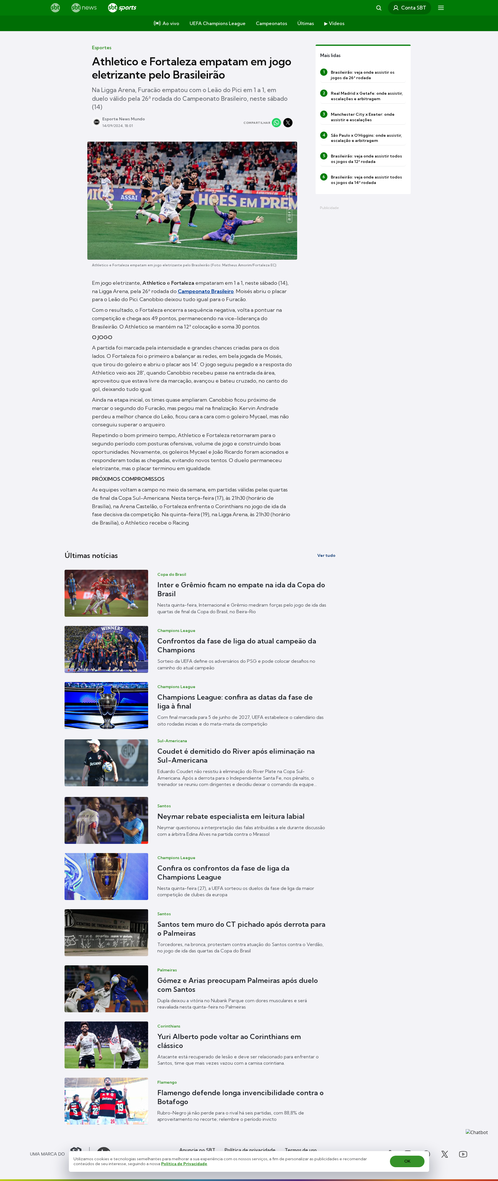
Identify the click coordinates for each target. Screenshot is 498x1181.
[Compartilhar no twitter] (288, 122)
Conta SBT (413, 8)
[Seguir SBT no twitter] (444, 1154)
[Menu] (441, 7)
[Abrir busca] (378, 8)
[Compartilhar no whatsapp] (276, 122)
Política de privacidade (250, 1150)
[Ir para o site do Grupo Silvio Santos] (60, 1154)
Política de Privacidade (184, 1163)
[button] (200, 593)
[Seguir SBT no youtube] (463, 1154)
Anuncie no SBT (197, 1150)
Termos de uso (301, 1150)
